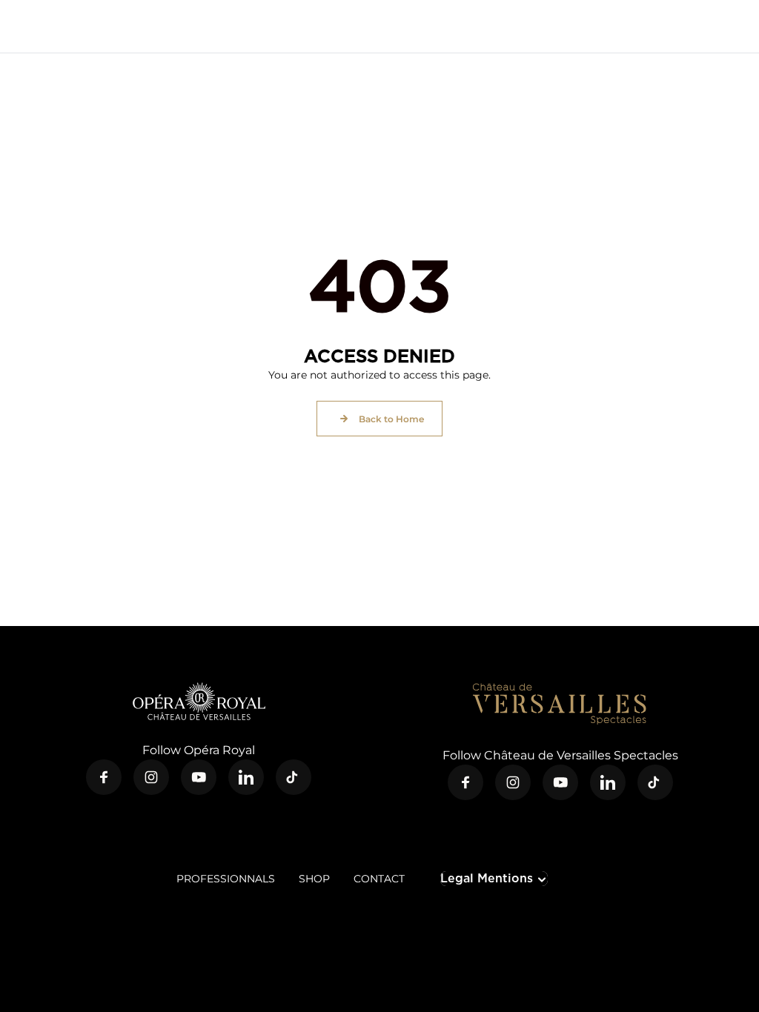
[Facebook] (104, 777)
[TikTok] (293, 777)
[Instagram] (151, 777)
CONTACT (379, 878)
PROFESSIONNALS (225, 878)
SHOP (314, 878)
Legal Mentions (486, 878)
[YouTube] (198, 777)
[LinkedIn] (246, 777)
